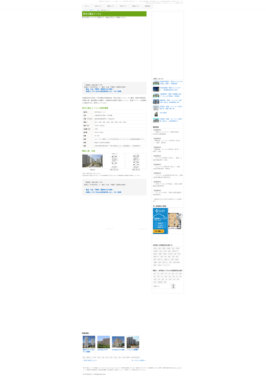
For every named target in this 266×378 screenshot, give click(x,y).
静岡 (160, 248)
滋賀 (155, 265)
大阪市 (177, 248)
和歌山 (176, 259)
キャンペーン (166, 265)
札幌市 (155, 253)
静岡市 (164, 248)
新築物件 (147, 6)
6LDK (155, 282)
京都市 (160, 253)
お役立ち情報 (176, 262)
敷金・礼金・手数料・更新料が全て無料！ (100, 89)
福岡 (169, 251)
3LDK (107, 357)
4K (177, 276)
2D (169, 273)
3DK (103, 357)
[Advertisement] (114, 34)
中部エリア (123, 6)
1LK (166, 273)
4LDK (115, 357)
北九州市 (170, 253)
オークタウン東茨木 (139, 360)
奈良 (177, 256)
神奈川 (155, 248)
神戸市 (165, 251)
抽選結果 (160, 282)
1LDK (123, 357)
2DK (95, 357)
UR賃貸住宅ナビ (89, 374)
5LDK (170, 279)
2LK (155, 276)
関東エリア (135, 6)
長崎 (155, 259)
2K (176, 273)
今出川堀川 (163, 113)
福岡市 (168, 248)
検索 (173, 286)
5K (166, 279)
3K (162, 276)
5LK (174, 279)
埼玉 (165, 256)
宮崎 (160, 262)
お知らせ (160, 265)
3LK (170, 276)
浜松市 (165, 253)
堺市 (179, 253)
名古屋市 (156, 251)
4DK (111, 357)
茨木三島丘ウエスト (89, 360)
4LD (181, 276)
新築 (165, 282)
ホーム (87, 6)
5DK (163, 279)
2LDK (98, 357)
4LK (159, 279)
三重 (173, 256)
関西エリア (110, 6)
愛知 (172, 259)
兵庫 (162, 256)
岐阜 (175, 253)
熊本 (169, 256)
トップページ (85, 10)
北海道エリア (175, 251)
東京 (161, 251)
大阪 (98, 10)
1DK (120, 357)
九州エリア (98, 6)
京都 (170, 262)
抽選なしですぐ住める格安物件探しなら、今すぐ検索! (103, 91)
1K (158, 273)
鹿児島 (155, 262)
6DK (178, 279)
